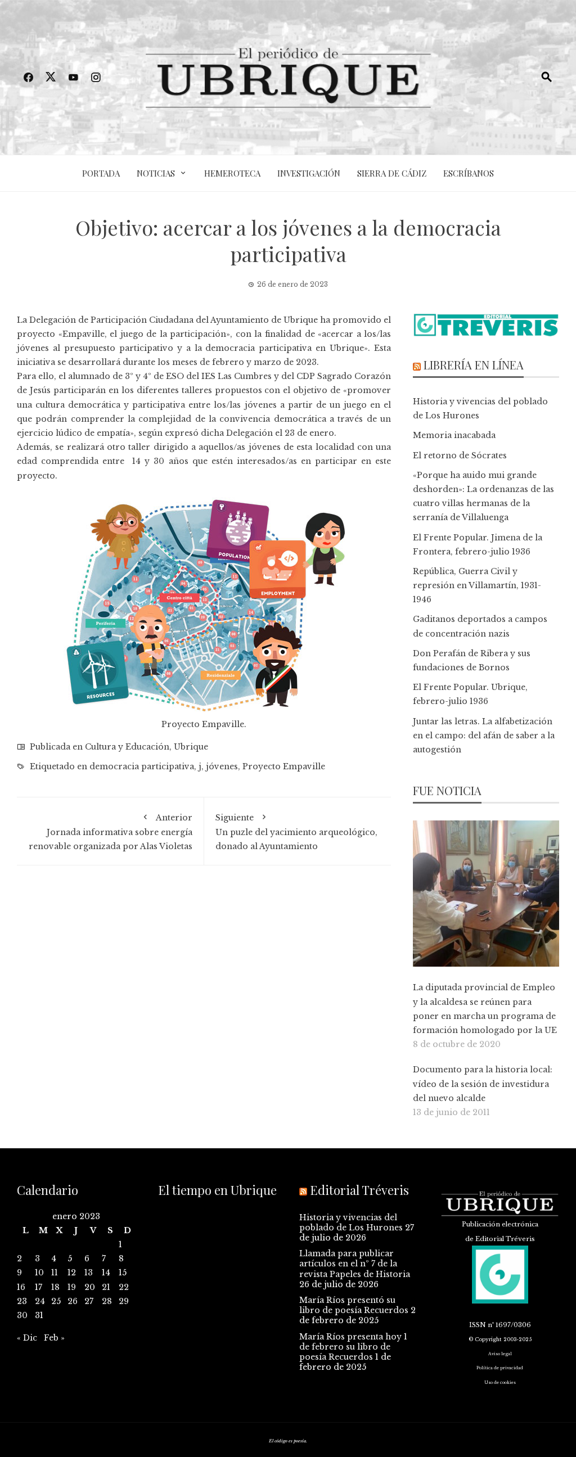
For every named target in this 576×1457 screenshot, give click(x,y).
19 (72, 1287)
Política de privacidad (499, 1367)
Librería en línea (474, 364)
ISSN (477, 1325)
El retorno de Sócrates (460, 455)
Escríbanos (468, 173)
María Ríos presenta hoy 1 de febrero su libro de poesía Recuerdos (353, 1347)
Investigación (308, 173)
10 (39, 1272)
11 (54, 1272)
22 (124, 1287)
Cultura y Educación (127, 747)
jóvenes (222, 766)
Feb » (54, 1338)
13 (88, 1272)
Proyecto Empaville (283, 766)
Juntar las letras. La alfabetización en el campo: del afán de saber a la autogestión (484, 735)
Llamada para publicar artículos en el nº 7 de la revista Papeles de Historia (354, 1263)
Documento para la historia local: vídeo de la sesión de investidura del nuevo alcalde (482, 1083)
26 (73, 1301)
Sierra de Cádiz (391, 173)
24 (40, 1301)
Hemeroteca (232, 173)
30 (22, 1315)
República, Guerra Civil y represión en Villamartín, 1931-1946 (477, 585)
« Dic (27, 1338)
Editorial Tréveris (359, 1189)
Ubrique (191, 747)
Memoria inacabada (454, 435)
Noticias (156, 173)
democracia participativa (141, 766)
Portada (101, 173)
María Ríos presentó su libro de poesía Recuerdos (353, 1305)
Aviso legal (500, 1353)
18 (55, 1287)
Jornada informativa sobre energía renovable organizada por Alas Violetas (110, 832)
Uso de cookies (500, 1382)
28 (107, 1301)
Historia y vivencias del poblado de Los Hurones (351, 1222)
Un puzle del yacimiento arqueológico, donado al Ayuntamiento (296, 832)
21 (106, 1287)
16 (21, 1287)
